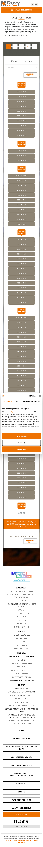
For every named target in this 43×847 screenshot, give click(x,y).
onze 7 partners (13, 412)
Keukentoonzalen (21, 739)
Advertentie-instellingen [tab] (31, 401)
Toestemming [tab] (7, 401)
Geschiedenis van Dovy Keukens (21, 657)
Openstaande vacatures (21, 765)
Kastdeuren (21, 601)
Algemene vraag (21, 702)
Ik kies (20, 443)
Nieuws (21, 631)
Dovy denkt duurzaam (21, 677)
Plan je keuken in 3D (21, 800)
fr (36, 4)
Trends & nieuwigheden (21, 635)
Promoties (21, 784)
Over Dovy (21, 653)
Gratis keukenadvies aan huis (21, 695)
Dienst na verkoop (21, 699)
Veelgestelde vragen (21, 757)
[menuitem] (17, 550)
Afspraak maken (21, 688)
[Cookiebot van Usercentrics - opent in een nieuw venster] (27, 396)
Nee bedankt (21, 449)
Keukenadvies (22, 588)
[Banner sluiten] (40, 396)
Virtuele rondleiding (21, 674)
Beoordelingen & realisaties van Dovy (21, 748)
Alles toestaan (21, 436)
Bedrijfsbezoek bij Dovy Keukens (21, 681)
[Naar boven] (37, 842)
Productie (21, 667)
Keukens (22, 730)
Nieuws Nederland (21, 649)
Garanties (21, 660)
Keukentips (21, 624)
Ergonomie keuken (21, 613)
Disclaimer (9, 840)
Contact (21, 685)
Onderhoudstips (21, 620)
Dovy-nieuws (21, 638)
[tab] (9, 47)
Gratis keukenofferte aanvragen (21, 692)
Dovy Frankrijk (21, 827)
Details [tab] (17, 401)
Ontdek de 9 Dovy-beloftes (21, 670)
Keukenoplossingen (21, 627)
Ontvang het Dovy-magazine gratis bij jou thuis (21, 710)
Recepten (21, 792)
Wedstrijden (21, 645)
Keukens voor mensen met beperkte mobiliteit (21, 605)
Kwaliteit (21, 610)
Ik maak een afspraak (23, 10)
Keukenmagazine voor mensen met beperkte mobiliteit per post (22, 722)
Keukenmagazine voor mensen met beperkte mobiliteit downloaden (22, 716)
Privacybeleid (27, 840)
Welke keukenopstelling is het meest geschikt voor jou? (21, 596)
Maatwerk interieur (21, 808)
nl (33, 4)
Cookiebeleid (18, 840)
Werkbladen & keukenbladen (21, 591)
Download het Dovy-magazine (21, 706)
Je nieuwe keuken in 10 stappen (21, 663)
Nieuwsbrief (22, 814)
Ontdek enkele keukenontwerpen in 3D (21, 774)
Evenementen (21, 642)
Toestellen (21, 617)
